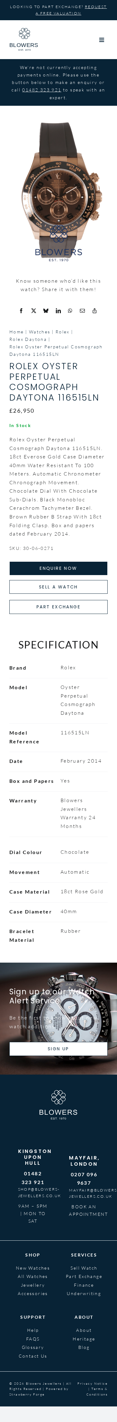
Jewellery (33, 1285)
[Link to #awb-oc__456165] (102, 40)
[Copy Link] (95, 311)
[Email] (83, 311)
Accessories (33, 1293)
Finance (84, 1285)
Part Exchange (84, 1276)
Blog (84, 1347)
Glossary (33, 1347)
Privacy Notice (92, 1384)
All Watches (33, 1276)
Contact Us (33, 1356)
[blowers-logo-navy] (24, 30)
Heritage (84, 1338)
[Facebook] (21, 311)
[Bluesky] (46, 311)
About (84, 1330)
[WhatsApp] (70, 311)
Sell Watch (84, 1268)
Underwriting (84, 1293)
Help (33, 1330)
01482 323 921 (41, 89)
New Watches (33, 1268)
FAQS (33, 1338)
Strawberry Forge (27, 1394)
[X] (34, 311)
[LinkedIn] (59, 311)
